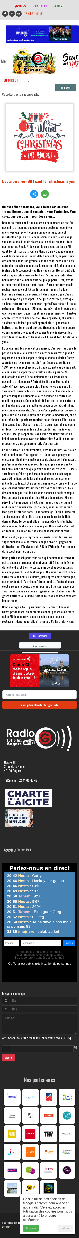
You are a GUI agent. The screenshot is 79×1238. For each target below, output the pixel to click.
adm (7, 1227)
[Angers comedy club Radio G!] (48, 1188)
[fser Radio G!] (30, 1115)
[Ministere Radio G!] (12, 1115)
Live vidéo (41, 6)
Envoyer (9, 1057)
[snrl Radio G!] (48, 1115)
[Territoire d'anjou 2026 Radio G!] (12, 1097)
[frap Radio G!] (67, 1115)
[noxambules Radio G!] (12, 1170)
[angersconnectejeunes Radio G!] (12, 1152)
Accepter (31, 1228)
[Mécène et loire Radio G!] (30, 1097)
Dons (22, 6)
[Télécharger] (45, 194)
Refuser (65, 1228)
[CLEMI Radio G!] (48, 1170)
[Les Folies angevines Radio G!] (67, 1170)
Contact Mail (24, 850)
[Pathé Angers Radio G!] (30, 1188)
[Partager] (34, 194)
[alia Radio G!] (48, 1152)
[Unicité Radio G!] (30, 1152)
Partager (40, 636)
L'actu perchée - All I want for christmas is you (38, 181)
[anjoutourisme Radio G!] (30, 1170)
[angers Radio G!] (48, 1097)
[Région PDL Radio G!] (67, 1097)
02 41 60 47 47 (34, 13)
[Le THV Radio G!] (48, 1134)
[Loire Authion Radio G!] (12, 1188)
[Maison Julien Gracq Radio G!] (67, 1134)
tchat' (60, 6)
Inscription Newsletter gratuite (39, 705)
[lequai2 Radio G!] (12, 1134)
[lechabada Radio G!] (30, 1134)
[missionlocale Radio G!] (67, 1152)
